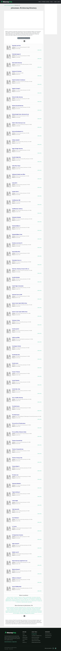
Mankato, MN (38, 598)
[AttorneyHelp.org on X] (53, 648)
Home (39, 1)
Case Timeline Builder (35, 638)
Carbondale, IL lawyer (9, 598)
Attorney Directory (10, 5)
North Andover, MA (32, 598)
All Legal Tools (34, 633)
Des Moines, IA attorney (36, 597)
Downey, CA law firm (10, 597)
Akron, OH (28, 599)
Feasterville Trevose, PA (16, 600)
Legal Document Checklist (36, 640)
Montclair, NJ (18, 599)
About (58, 1)
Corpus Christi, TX (34, 600)
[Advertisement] (24, 19)
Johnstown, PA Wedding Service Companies (27, 613)
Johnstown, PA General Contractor (16, 609)
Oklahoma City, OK (8, 600)
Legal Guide (24, 635)
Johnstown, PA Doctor (36, 609)
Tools (51, 1)
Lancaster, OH (33, 599)
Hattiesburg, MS (8, 599)
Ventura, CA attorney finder (27, 597)
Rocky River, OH (38, 599)
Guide (55, 1)
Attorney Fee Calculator (35, 637)
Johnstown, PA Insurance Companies (16, 608)
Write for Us (25, 642)
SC (30, 600)
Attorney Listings (45, 1)
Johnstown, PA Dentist (30, 607)
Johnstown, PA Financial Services (14, 612)
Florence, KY (21, 598)
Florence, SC (27, 600)
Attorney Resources (48, 635)
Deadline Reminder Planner (36, 642)
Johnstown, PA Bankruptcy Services (20, 607)
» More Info (39, 50)
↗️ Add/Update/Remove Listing (23, 38)
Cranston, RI (22, 600)
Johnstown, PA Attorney (10, 607)
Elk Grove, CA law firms (18, 597)
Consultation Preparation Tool (36, 635)
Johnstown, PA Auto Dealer (27, 608)
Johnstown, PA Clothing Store (27, 609)
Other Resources (48, 637)
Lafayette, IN (16, 598)
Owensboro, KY (26, 598)
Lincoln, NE (13, 599)
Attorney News (25, 637)
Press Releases (25, 638)
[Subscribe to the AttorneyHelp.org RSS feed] (56, 648)
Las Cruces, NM (23, 599)
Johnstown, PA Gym (23, 612)
